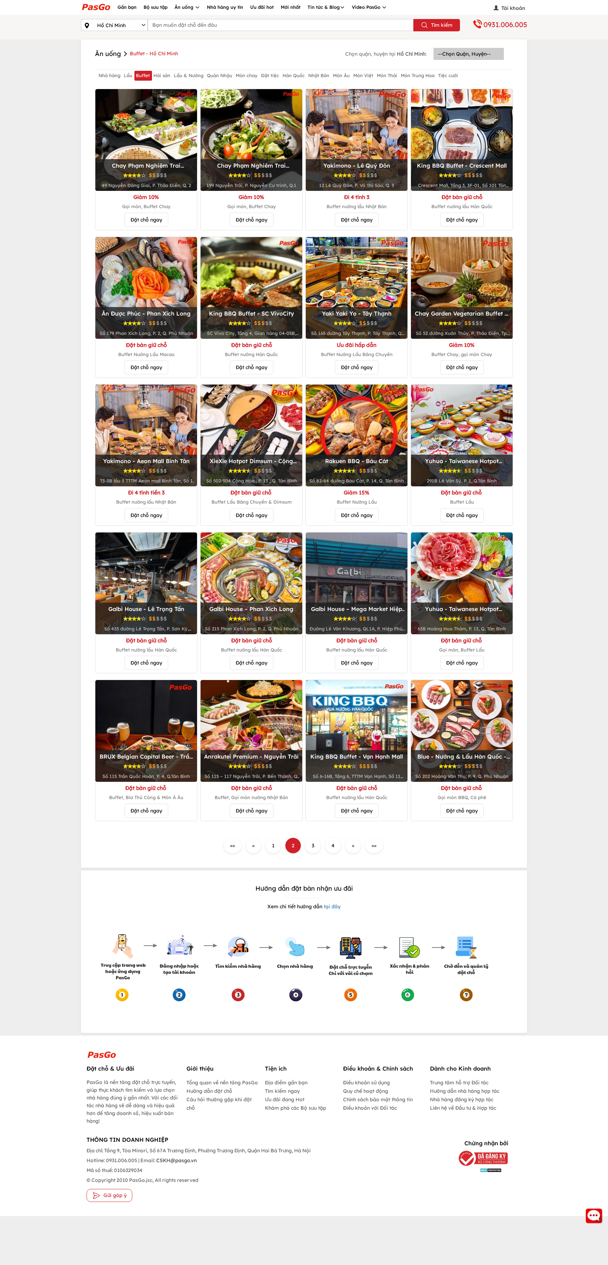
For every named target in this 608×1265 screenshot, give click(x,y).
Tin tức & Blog (324, 7)
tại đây (331, 906)
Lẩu (128, 75)
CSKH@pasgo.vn (176, 1160)
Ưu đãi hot (262, 7)
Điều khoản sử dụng (366, 1082)
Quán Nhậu (219, 75)
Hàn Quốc (294, 75)
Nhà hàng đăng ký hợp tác (461, 1099)
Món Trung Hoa (418, 75)
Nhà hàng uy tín (225, 7)
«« (232, 845)
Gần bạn (127, 7)
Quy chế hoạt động (365, 1091)
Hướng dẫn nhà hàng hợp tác (464, 1091)
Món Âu (341, 75)
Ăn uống (185, 7)
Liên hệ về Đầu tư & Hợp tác (463, 1108)
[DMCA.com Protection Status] (478, 1170)
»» (374, 845)
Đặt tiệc (270, 75)
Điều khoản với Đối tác (370, 1108)
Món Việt (363, 75)
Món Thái (387, 75)
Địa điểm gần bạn (286, 1082)
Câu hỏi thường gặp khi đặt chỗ (219, 1103)
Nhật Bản (318, 75)
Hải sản (161, 75)
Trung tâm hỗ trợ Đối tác (459, 1082)
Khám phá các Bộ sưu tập (295, 1108)
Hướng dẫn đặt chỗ (209, 1091)
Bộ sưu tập (155, 7)
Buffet (143, 75)
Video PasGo (367, 7)
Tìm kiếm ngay (282, 1091)
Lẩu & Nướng (188, 75)
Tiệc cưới (448, 75)
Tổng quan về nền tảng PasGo (222, 1082)
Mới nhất (290, 7)
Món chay (247, 75)
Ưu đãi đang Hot (284, 1099)
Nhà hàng (109, 75)
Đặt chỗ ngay (146, 220)
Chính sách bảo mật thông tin (378, 1099)
